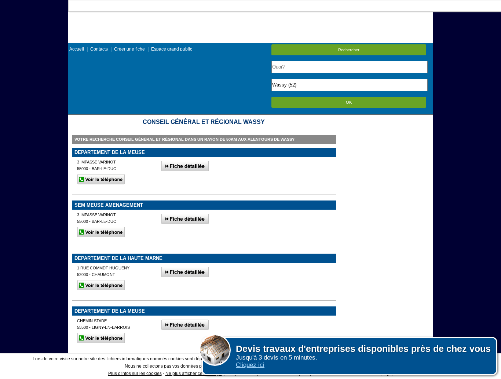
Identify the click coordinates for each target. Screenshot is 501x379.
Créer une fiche (129, 49)
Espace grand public (171, 49)
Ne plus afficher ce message (193, 373)
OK (349, 102)
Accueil (76, 49)
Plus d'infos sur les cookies (135, 373)
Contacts (99, 49)
